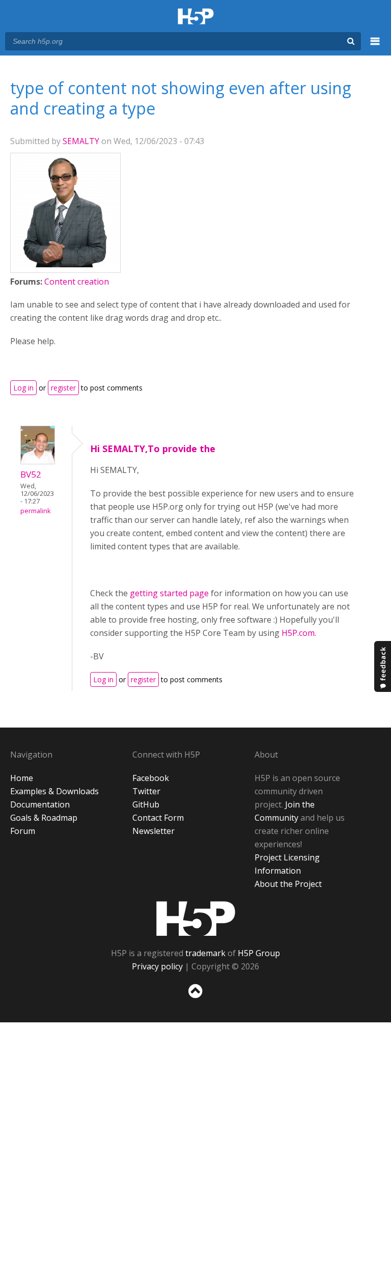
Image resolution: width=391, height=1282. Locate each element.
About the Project (288, 883)
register (63, 388)
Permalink (35, 511)
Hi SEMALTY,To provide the (152, 448)
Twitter (146, 791)
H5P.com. (299, 632)
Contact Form (158, 817)
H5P (196, 918)
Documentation (40, 804)
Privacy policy (157, 966)
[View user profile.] (65, 264)
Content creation (76, 281)
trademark (205, 953)
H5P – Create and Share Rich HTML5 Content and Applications (195, 17)
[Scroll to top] (195, 1000)
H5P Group (259, 953)
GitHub (145, 804)
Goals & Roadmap (43, 817)
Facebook (150, 778)
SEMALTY (81, 141)
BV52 (30, 474)
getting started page (169, 593)
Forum (22, 831)
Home (21, 778)
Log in (23, 388)
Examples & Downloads (54, 791)
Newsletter (153, 831)
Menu (375, 46)
